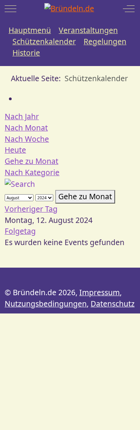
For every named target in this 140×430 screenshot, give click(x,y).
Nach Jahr (22, 116)
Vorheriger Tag (31, 209)
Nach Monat (26, 127)
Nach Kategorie (32, 172)
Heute (15, 149)
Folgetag (20, 231)
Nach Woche (27, 139)
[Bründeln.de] (69, 8)
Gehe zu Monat (31, 161)
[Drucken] (20, 99)
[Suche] (20, 183)
